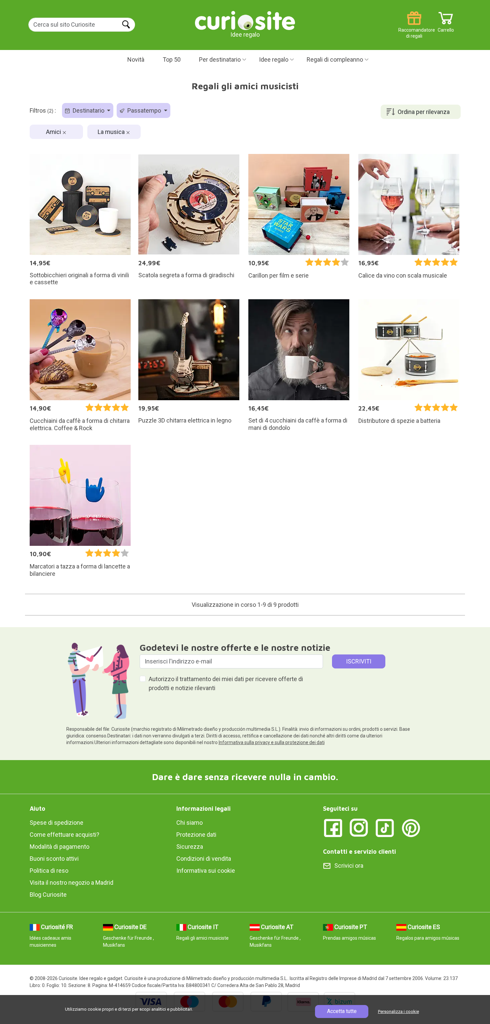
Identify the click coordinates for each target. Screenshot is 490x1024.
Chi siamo (189, 822)
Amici (54, 131)
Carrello (446, 27)
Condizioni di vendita (203, 858)
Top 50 (172, 59)
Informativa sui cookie (205, 870)
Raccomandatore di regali (414, 27)
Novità (135, 59)
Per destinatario (220, 59)
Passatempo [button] (144, 110)
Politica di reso (49, 870)
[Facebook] (333, 827)
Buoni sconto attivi (54, 858)
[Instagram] (359, 827)
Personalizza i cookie (398, 1011)
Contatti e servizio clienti (359, 851)
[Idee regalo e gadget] (245, 19)
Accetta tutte (342, 1011)
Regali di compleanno (335, 59)
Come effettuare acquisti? (64, 834)
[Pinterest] (411, 827)
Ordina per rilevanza (424, 111)
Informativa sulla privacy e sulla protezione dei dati (272, 742)
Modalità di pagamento (59, 846)
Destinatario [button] (88, 110)
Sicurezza (189, 846)
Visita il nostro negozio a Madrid (71, 882)
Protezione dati (196, 834)
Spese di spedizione (56, 822)
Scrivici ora (348, 865)
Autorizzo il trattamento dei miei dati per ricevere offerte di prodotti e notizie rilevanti (226, 683)
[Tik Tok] (385, 827)
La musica (112, 131)
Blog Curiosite (48, 894)
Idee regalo (273, 59)
